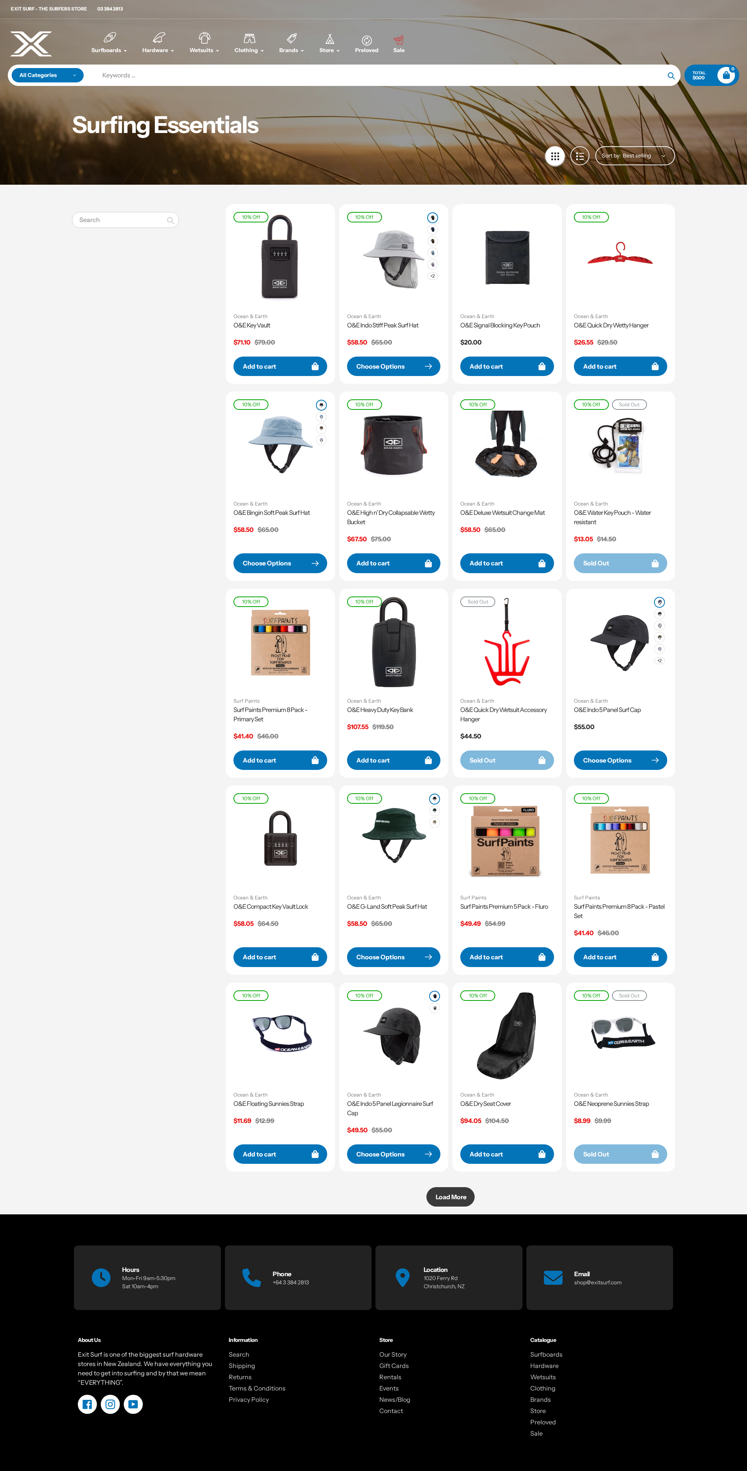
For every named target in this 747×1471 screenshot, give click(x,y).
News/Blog (394, 1399)
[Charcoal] (432, 217)
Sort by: (611, 155)
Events (389, 1388)
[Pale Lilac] (432, 264)
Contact (391, 1411)
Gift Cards (394, 1366)
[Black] (321, 405)
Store (538, 1411)
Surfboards (546, 1354)
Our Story (393, 1354)
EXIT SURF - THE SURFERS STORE (49, 9)
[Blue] (432, 252)
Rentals (390, 1377)
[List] (579, 155)
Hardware (544, 1366)
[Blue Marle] (659, 602)
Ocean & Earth (250, 316)
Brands (540, 1399)
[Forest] (434, 810)
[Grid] (555, 155)
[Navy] (432, 229)
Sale (536, 1433)
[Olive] (432, 241)
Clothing (543, 1388)
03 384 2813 (110, 9)
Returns (240, 1377)
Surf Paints (246, 701)
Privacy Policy (249, 1399)
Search (239, 1354)
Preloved (543, 1422)
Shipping (242, 1366)
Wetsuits (543, 1377)
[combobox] (125, 220)
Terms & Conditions (257, 1388)
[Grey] (659, 625)
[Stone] (434, 822)
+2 (432, 276)
